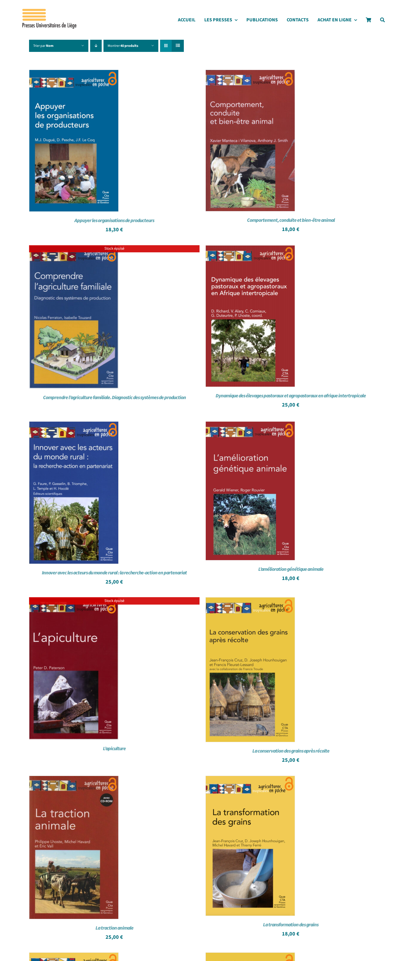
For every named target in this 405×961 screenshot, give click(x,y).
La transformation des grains (290, 924)
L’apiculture (114, 748)
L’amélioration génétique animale (290, 569)
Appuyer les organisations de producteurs (114, 220)
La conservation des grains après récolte (290, 751)
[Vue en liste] (178, 46)
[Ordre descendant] (96, 46)
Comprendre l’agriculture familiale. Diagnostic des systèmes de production (114, 397)
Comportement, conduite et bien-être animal (291, 220)
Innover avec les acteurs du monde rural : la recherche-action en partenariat (114, 572)
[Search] (382, 21)
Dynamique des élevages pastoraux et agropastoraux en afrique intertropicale (291, 395)
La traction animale (114, 928)
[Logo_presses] (49, 11)
